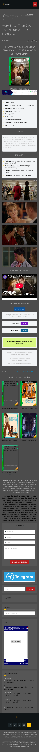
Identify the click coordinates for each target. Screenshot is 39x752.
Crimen (12, 175)
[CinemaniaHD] (6, 2)
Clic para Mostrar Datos (19, 122)
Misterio (18, 175)
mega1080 (7, 598)
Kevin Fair (24, 170)
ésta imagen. (31, 19)
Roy (4, 685)
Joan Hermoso (15, 170)
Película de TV (26, 175)
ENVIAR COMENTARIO (19, 562)
